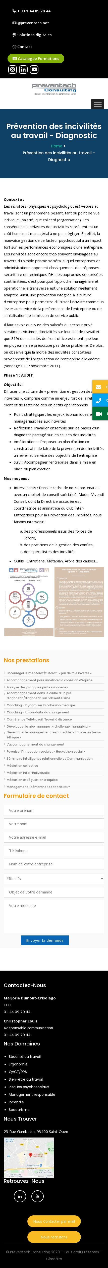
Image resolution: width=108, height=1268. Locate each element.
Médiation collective (22, 765)
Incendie (16, 1102)
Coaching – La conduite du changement (38, 712)
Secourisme (19, 1109)
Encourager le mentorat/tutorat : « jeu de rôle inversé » (49, 673)
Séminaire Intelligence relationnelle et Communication (50, 758)
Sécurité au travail (25, 1056)
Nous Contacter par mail (54, 1221)
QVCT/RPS (18, 1071)
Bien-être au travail (26, 1079)
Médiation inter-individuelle (28, 773)
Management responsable (32, 1094)
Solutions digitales (34, 34)
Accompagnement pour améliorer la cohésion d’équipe (50, 680)
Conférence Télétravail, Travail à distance (39, 719)
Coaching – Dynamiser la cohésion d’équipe (41, 705)
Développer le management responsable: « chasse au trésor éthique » (54, 734)
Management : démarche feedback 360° (38, 787)
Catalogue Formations (38, 58)
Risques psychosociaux (29, 1086)
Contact (24, 46)
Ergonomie (18, 1064)
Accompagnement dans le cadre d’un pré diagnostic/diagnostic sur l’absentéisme (39, 695)
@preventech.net (32, 22)
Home (56, 146)
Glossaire (54, 1258)
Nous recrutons (54, 1236)
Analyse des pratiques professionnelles (37, 687)
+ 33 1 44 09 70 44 (33, 10)
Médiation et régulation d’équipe (32, 780)
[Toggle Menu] (98, 104)
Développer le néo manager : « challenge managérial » (49, 726)
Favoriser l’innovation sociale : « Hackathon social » (46, 751)
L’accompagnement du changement (36, 744)
